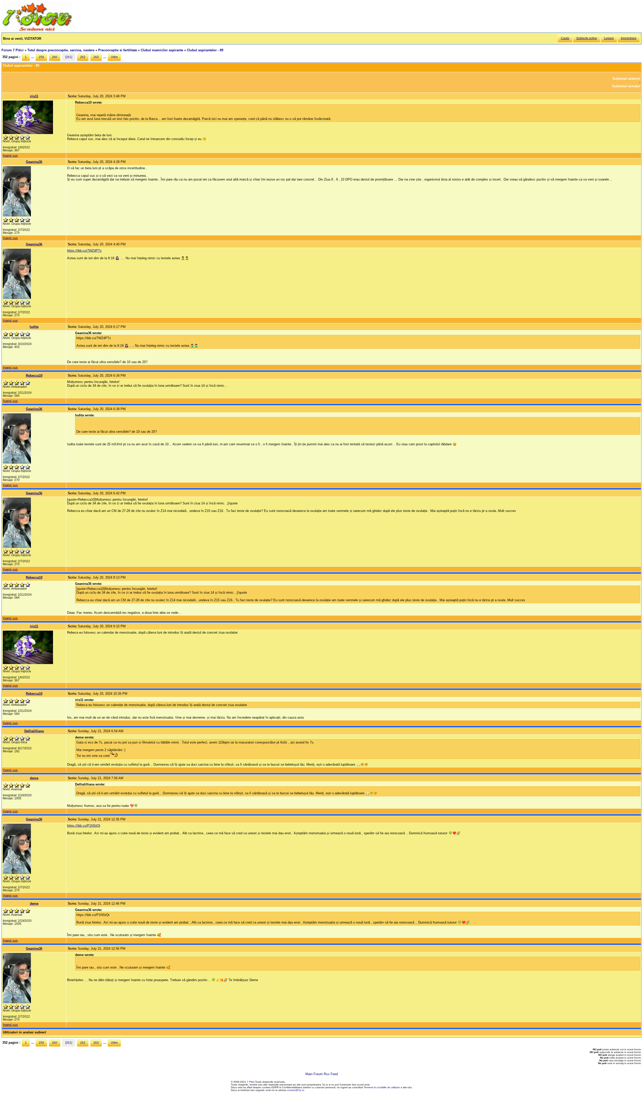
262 (82, 57)
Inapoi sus (10, 155)
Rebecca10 (34, 375)
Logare (609, 38)
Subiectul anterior (626, 78)
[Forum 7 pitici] (37, 30)
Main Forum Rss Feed (321, 1074)
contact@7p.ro (295, 1090)
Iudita (34, 327)
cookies (266, 1087)
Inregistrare (628, 38)
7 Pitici (250, 1081)
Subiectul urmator (626, 86)
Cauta (565, 38)
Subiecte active (586, 38)
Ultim (114, 57)
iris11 (34, 96)
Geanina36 (34, 162)
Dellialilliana (34, 731)
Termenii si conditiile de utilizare (382, 1087)
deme (34, 778)
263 (96, 57)
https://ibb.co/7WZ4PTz (84, 250)
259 (41, 57)
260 (54, 57)
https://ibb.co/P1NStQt (83, 825)
